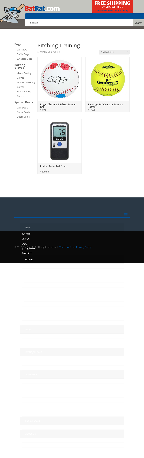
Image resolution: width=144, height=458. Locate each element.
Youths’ (26, 368)
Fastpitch (27, 253)
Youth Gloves (30, 304)
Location (27, 445)
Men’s (25, 358)
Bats (28, 227)
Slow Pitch (28, 318)
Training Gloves (32, 323)
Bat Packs (22, 49)
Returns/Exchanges (33, 449)
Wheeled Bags (24, 58)
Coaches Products (32, 385)
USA (24, 243)
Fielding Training (31, 404)
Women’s (27, 363)
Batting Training (31, 400)
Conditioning (29, 414)
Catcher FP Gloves (34, 294)
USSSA (26, 239)
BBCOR (26, 234)
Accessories (32, 374)
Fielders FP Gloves (34, 299)
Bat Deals (27, 427)
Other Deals (23, 116)
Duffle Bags (23, 54)
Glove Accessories (32, 395)
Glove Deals (23, 112)
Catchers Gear (30, 381)
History (26, 440)
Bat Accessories (31, 390)
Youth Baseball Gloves (36, 308)
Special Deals (23, 102)
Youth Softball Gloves (36, 313)
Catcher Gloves (32, 275)
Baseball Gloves (32, 266)
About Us (30, 433)
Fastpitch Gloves (32, 285)
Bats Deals (22, 107)
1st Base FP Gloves (35, 290)
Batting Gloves (19, 66)
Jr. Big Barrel (29, 248)
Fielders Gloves (32, 280)
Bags (17, 44)
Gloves (29, 259)
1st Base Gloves (33, 271)
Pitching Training (31, 409)
